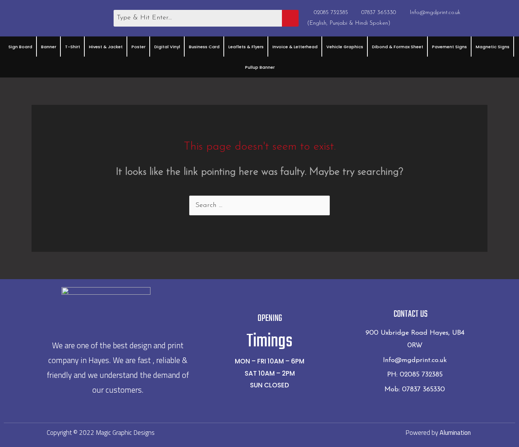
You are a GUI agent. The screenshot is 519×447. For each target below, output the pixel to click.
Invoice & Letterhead (295, 47)
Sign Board (20, 47)
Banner (48, 47)
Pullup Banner (260, 67)
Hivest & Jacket (106, 47)
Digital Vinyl (167, 47)
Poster (138, 47)
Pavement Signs (449, 47)
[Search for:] (259, 205)
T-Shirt (72, 47)
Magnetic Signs (493, 47)
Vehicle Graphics (344, 47)
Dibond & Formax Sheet (397, 47)
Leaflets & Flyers (246, 47)
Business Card (204, 47)
